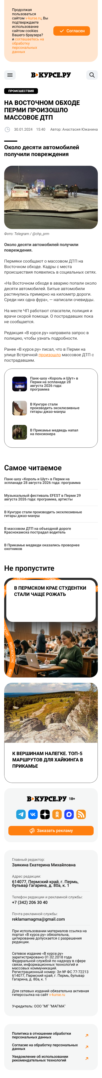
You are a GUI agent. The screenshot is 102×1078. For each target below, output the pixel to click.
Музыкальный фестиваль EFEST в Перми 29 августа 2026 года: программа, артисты (42, 497)
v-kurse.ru (33, 18)
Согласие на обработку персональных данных (45, 1047)
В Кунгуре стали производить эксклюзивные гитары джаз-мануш (43, 514)
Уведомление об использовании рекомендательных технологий (40, 1058)
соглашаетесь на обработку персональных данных (28, 45)
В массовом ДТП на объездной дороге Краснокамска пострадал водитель (37, 530)
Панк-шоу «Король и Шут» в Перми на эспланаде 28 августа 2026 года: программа (42, 481)
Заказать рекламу (55, 830)
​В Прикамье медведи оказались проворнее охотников (42, 547)
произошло (49, 354)
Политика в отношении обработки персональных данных (41, 1035)
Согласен (75, 30)
